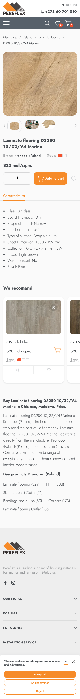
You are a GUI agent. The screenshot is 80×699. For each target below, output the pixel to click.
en (62, 5)
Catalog (27, 37)
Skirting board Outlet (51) (22, 492)
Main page (10, 37)
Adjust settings (40, 683)
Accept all (40, 674)
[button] (4, 126)
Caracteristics (14, 195)
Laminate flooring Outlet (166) (26, 509)
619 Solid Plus (17, 342)
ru (75, 5)
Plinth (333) (55, 484)
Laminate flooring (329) (21, 484)
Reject (40, 691)
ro (68, 5)
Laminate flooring (49, 37)
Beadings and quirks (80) (22, 501)
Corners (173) (59, 501)
